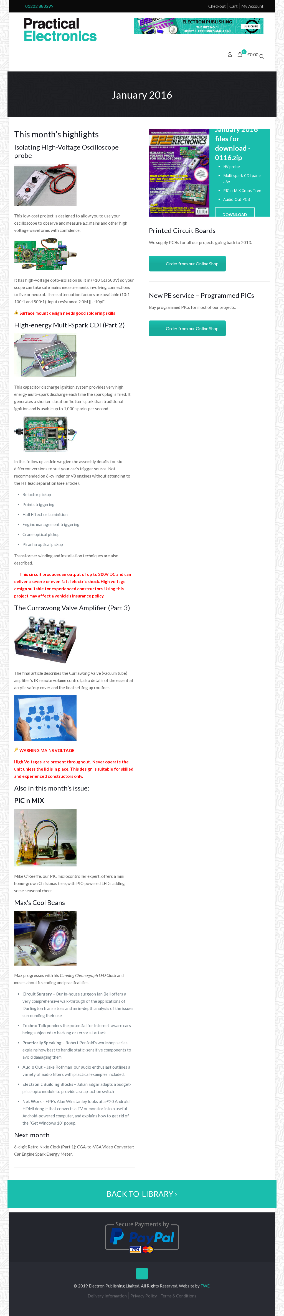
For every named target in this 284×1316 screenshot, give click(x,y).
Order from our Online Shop (192, 263)
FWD (206, 1285)
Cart (233, 6)
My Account (252, 6)
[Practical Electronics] (60, 29)
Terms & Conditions (178, 1295)
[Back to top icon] (142, 1273)
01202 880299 (39, 6)
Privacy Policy (143, 1295)
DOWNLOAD (234, 214)
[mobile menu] (19, 55)
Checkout (217, 6)
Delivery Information (107, 1295)
